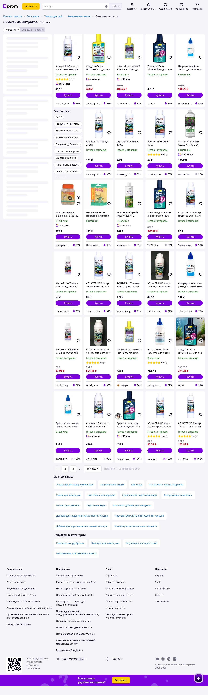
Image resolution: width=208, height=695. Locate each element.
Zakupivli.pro (162, 601)
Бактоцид (136, 484)
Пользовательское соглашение (73, 620)
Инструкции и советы (18, 624)
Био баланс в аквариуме (101, 494)
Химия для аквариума (68, 494)
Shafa (158, 581)
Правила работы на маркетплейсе (75, 633)
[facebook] (163, 659)
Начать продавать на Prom (71, 588)
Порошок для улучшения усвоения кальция (139, 515)
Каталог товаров (12, 16)
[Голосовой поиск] (106, 6)
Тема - (69, 658)
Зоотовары (33, 16)
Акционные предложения (20, 588)
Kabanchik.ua (162, 588)
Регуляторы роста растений (141, 543)
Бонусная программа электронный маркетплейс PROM (75, 642)
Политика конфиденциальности (74, 627)
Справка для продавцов (69, 575)
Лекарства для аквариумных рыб (74, 484)
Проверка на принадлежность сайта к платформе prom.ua (27, 616)
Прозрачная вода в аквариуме (166, 484)
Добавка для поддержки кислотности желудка (82, 515)
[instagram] (169, 659)
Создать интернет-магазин (71, 581)
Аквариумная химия (79, 16)
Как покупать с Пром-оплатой (23, 601)
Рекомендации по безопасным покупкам (29, 607)
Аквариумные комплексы (178, 494)
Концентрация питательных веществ (136, 526)
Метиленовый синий (112, 484)
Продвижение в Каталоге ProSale (74, 594)
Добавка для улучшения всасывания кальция (81, 526)
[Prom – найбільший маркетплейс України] (10, 6)
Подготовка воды (96, 505)
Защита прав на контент (119, 594)
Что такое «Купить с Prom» (21, 594)
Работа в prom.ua (115, 581)
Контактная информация (120, 588)
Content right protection (119, 601)
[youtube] (157, 659)
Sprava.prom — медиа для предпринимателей (70, 603)
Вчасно (159, 594)
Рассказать (121, 680)
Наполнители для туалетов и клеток (76, 553)
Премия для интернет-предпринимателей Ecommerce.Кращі (77, 613)
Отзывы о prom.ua (116, 607)
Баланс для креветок (67, 505)
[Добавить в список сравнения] (78, 197)
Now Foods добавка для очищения (132, 505)
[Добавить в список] (78, 57)
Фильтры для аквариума (105, 543)
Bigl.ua (159, 575)
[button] (68, 95)
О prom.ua (111, 575)
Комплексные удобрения (70, 543)
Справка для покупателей (20, 575)
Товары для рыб (53, 16)
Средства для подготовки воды (139, 494)
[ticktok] (175, 659)
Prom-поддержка (15, 581)
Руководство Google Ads (69, 650)
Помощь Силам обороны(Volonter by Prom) (119, 616)
